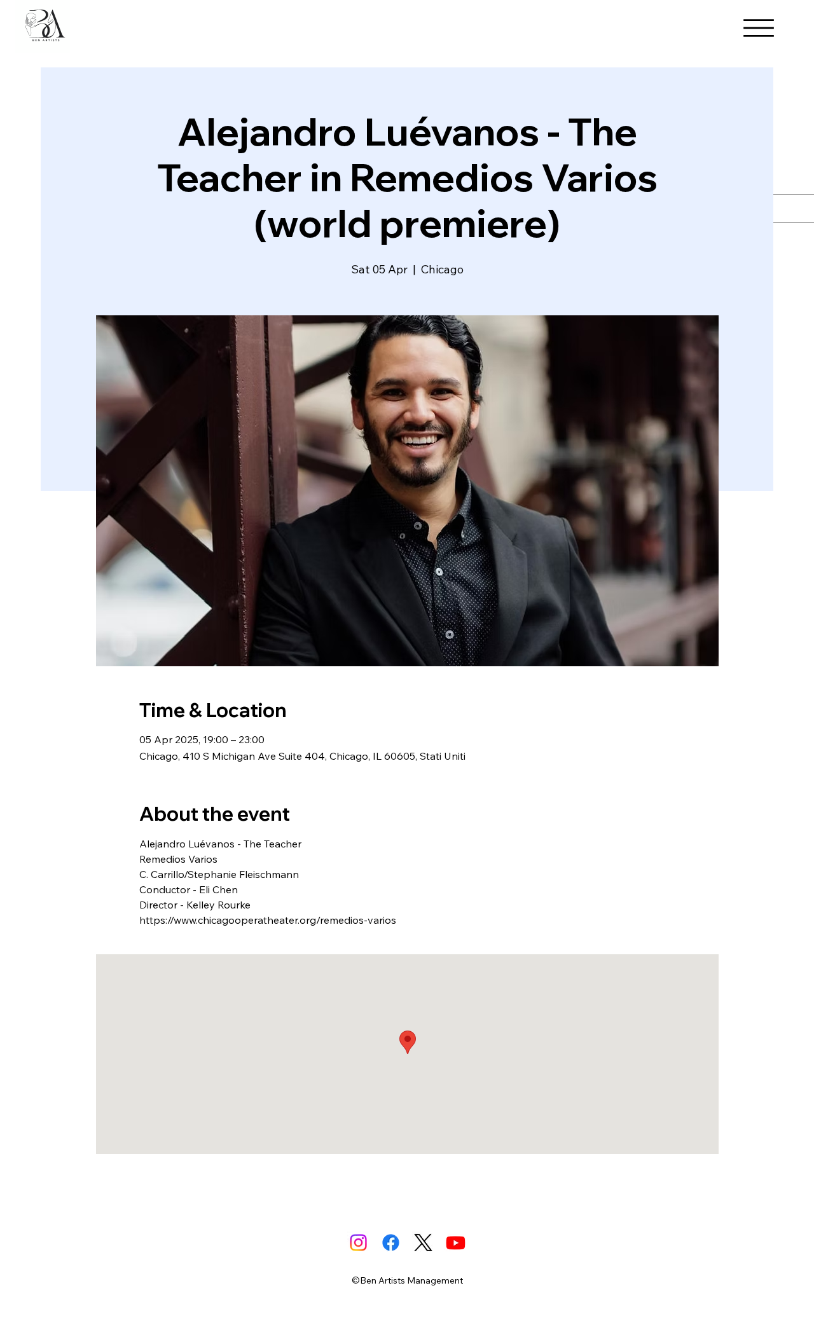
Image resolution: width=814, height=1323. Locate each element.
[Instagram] (358, 1242)
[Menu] (759, 28)
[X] (423, 1242)
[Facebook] (391, 1242)
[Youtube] (456, 1242)
